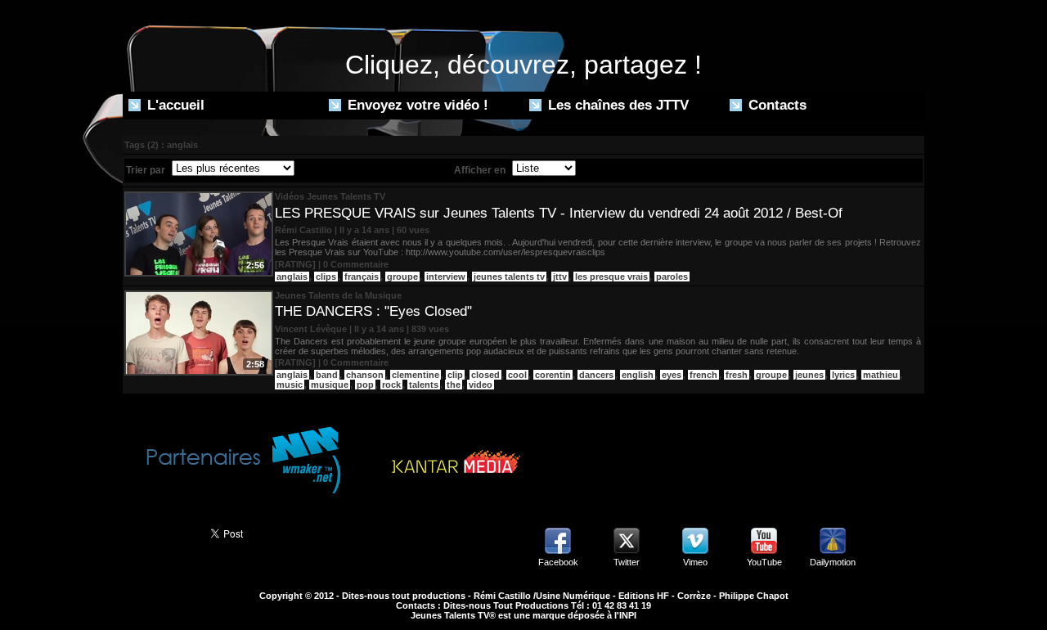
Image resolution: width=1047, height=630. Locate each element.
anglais (292, 276)
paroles (672, 276)
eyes (671, 375)
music (289, 384)
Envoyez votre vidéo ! (416, 105)
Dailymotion (833, 562)
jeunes (809, 375)
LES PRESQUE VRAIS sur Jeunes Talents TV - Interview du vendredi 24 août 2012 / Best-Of (559, 213)
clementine (415, 375)
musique (329, 384)
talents (423, 384)
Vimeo (695, 562)
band (327, 375)
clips (326, 276)
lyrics (843, 375)
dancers (596, 375)
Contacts (775, 105)
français (361, 276)
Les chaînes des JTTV (616, 105)
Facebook (558, 562)
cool (517, 375)
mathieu (880, 375)
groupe (402, 276)
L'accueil (173, 105)
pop (365, 384)
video (480, 384)
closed (485, 375)
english (638, 375)
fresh (737, 375)
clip (455, 375)
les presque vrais (611, 276)
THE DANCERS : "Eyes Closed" (373, 311)
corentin (553, 375)
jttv (560, 276)
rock (391, 384)
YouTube (764, 562)
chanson (365, 375)
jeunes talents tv (509, 276)
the (454, 384)
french (703, 375)
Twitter (626, 562)
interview (445, 276)
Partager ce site (159, 532)
